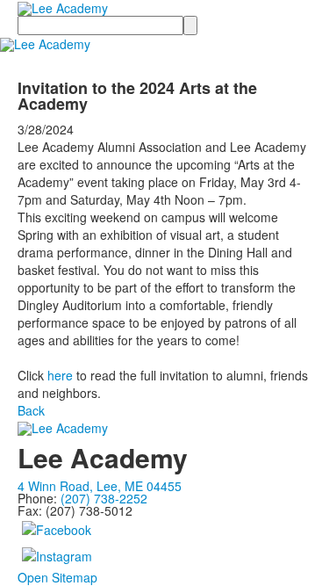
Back (31, 410)
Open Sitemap (57, 577)
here (60, 375)
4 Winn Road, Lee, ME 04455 (100, 486)
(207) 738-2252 (104, 498)
